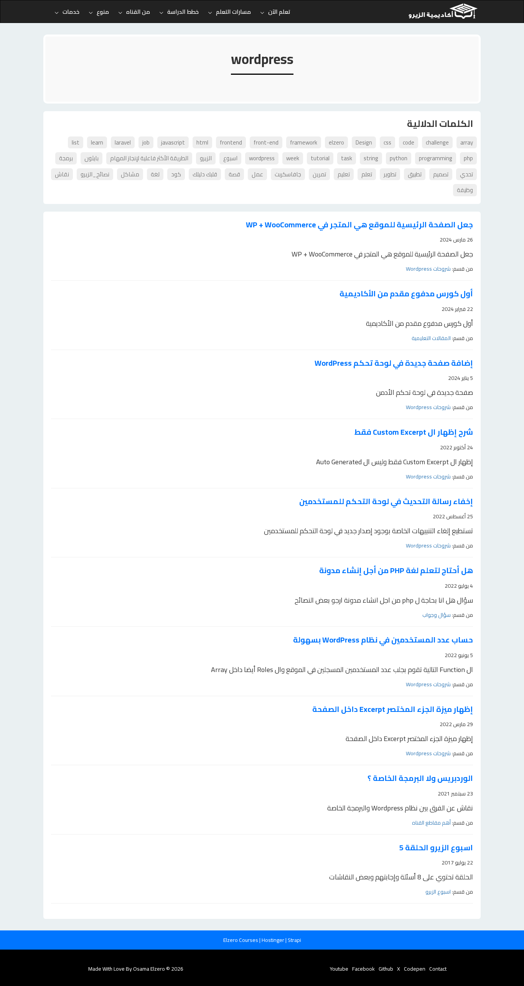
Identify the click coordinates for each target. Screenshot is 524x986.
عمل (257, 174)
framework (303, 142)
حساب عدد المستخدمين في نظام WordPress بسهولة (383, 640)
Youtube (339, 969)
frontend (231, 142)
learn (97, 142)
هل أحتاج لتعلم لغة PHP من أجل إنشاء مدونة (396, 570)
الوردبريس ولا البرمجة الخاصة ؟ (420, 778)
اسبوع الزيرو (438, 892)
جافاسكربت (288, 174)
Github (386, 969)
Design (364, 142)
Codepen (414, 969)
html (202, 142)
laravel (123, 142)
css (387, 142)
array (466, 142)
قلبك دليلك (205, 174)
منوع (103, 11)
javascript (173, 142)
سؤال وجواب (436, 615)
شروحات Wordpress (428, 269)
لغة (155, 174)
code (408, 142)
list (75, 142)
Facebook (363, 969)
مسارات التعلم (233, 11)
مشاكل (130, 174)
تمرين (319, 174)
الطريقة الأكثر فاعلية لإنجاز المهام (149, 158)
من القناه (138, 11)
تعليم (344, 174)
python (398, 158)
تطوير (390, 174)
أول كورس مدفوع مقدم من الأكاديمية (406, 293)
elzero (336, 142)
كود (176, 174)
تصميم (440, 174)
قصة (234, 174)
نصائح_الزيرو (95, 174)
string (371, 158)
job (146, 142)
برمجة (66, 158)
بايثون (91, 158)
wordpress (262, 158)
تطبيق (415, 174)
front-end (266, 142)
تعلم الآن (279, 11)
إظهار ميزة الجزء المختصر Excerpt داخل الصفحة (392, 709)
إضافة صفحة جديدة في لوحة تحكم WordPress (394, 363)
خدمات (71, 11)
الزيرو (206, 158)
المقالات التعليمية (431, 338)
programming (435, 158)
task (346, 158)
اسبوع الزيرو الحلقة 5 (436, 847)
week (292, 158)
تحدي (466, 174)
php (468, 158)
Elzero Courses (241, 940)
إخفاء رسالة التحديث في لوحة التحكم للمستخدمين (386, 501)
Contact (438, 969)
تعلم (366, 174)
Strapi (294, 940)
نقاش (62, 174)
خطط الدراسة (183, 11)
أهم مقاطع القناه (431, 823)
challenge (437, 142)
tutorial (320, 158)
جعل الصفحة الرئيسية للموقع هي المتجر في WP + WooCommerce (359, 224)
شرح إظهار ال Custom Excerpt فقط (413, 432)
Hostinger (273, 940)
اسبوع (230, 158)
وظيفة (465, 190)
